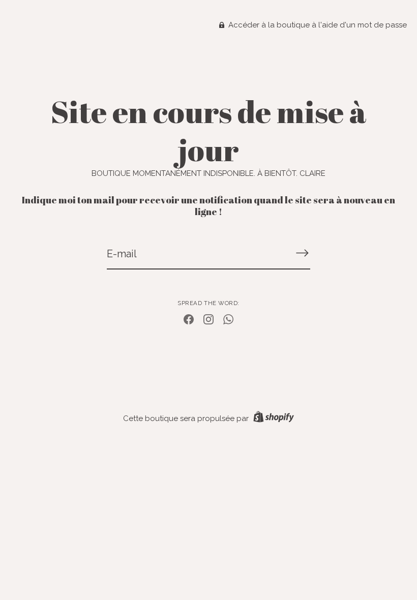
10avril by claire (208, 61)
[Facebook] (189, 318)
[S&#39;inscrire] (302, 252)
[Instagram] (208, 318)
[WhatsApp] (228, 318)
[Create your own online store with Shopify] (272, 418)
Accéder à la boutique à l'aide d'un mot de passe (316, 24)
